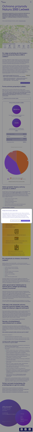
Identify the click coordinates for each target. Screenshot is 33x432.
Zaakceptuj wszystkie (25, 220)
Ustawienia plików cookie (15, 220)
